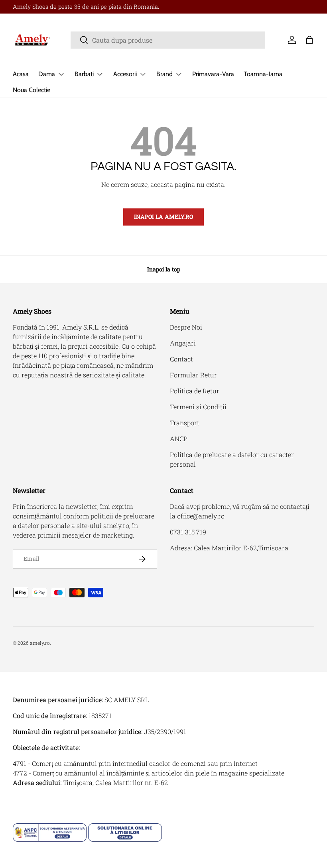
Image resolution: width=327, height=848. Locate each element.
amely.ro (40, 643)
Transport (184, 422)
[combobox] (168, 40)
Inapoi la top (163, 269)
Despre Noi (186, 327)
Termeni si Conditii (198, 406)
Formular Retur (193, 375)
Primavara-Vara (213, 74)
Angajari (183, 343)
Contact (181, 359)
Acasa (21, 74)
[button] (309, 40)
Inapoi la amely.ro (163, 216)
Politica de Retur (194, 391)
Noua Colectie (31, 90)
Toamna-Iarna (263, 74)
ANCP (178, 438)
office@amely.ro (201, 516)
